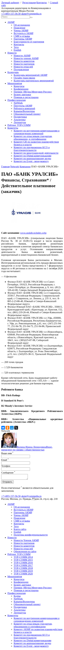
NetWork (18, 103)
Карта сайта (20, 529)
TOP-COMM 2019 (23, 571)
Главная (5, 166)
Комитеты (12, 128)
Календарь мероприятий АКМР (30, 75)
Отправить (7, 482)
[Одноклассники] (7, 428)
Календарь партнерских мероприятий (34, 80)
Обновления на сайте (25, 551)
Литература (20, 122)
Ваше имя (7, 453)
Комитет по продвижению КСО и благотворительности (32, 148)
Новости (12, 52)
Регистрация (29, 2)
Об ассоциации (22, 25)
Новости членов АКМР (26, 58)
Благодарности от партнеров (29, 41)
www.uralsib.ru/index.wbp (33, 233)
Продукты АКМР (23, 105)
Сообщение (8, 472)
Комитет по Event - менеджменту (31, 161)
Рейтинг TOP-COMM (18, 125)
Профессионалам (16, 100)
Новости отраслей (23, 66)
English (17, 50)
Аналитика (19, 119)
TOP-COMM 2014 (23, 557)
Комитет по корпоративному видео (32, 158)
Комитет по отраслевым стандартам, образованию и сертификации (33, 625)
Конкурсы (19, 86)
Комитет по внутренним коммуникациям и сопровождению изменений (36, 132)
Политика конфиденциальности (31, 534)
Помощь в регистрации (26, 97)
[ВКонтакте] (3, 428)
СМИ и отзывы (22, 36)
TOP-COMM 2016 (23, 562)
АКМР (11, 22)
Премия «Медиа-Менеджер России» (33, 91)
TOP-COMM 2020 (23, 573)
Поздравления (21, 69)
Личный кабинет (10, 2)
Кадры (17, 596)
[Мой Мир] (12, 428)
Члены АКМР (21, 30)
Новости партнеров (24, 64)
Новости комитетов (24, 61)
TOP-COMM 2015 (23, 559)
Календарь (13, 72)
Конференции (21, 89)
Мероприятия (14, 83)
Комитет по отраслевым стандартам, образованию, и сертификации (33, 137)
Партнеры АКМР (23, 39)
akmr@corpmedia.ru (31, 13)
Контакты (41, 2)
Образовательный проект (27, 114)
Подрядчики (20, 116)
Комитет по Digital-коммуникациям (32, 155)
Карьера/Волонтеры (24, 111)
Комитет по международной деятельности (36, 153)
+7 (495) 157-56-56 (11, 13)
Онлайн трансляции (24, 78)
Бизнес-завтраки (22, 94)
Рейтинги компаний (24, 108)
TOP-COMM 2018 (23, 568)
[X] (16, 428)
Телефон (5, 466)
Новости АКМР (22, 55)
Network (14, 166)
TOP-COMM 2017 (23, 565)
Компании (25, 166)
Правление (19, 27)
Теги (16, 47)
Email (5, 460)
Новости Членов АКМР (26, 540)
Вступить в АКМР (23, 33)
